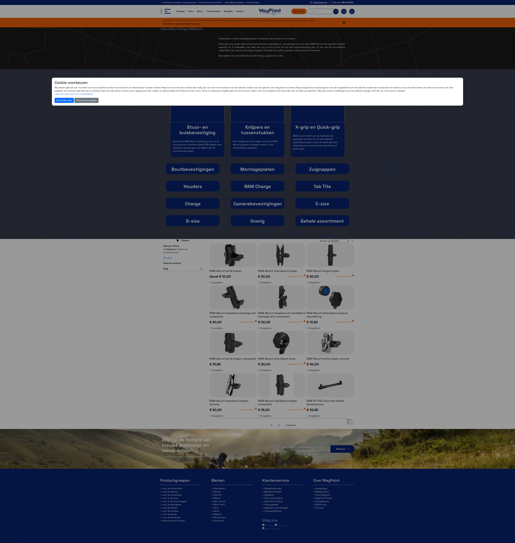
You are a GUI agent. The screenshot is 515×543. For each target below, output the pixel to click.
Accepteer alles (64, 100)
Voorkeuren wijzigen (86, 100)
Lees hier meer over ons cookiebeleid (73, 94)
